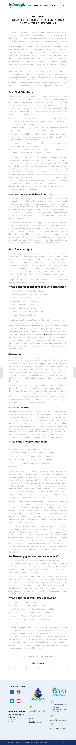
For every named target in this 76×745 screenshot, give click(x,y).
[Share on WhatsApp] (38, 669)
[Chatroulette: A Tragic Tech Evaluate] (1, 372)
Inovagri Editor (48, 656)
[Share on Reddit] (61, 669)
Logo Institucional (35, 722)
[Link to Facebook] (66, 5)
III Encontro (12, 717)
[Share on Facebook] (14, 669)
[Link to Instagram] (63, 5)
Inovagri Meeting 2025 (16, 715)
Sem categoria (38, 17)
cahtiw (44, 334)
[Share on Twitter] (26, 669)
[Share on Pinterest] (50, 669)
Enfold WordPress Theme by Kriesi (38, 742)
